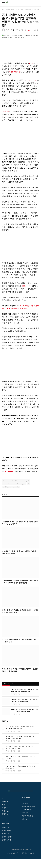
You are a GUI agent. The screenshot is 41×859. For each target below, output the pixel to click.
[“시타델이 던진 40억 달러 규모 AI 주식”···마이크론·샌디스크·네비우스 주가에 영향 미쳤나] (20, 567)
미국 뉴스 (10, 9)
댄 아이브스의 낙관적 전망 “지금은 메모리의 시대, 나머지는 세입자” (20, 640)
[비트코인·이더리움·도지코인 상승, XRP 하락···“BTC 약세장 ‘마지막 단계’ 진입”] (6, 711)
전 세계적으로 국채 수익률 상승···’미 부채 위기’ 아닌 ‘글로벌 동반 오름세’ (19, 552)
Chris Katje (11, 30)
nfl (28, 484)
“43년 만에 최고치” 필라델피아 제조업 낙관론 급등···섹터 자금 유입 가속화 (20, 522)
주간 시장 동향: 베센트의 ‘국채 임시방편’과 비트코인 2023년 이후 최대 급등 (20, 670)
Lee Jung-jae (21, 484)
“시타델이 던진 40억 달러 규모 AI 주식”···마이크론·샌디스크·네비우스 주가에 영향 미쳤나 (20, 581)
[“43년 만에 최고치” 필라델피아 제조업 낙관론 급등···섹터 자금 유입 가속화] (20, 508)
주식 (15, 9)
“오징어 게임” (32, 80)
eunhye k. (26, 481)
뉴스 (5, 9)
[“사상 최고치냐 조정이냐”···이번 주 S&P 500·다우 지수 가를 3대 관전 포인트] (6, 691)
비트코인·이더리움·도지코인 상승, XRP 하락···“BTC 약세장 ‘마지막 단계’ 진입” (24, 710)
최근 (13, 684)
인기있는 (6, 684)
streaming (16, 487)
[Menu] (3, 3)
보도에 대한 (26, 286)
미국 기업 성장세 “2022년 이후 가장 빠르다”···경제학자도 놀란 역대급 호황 (20, 611)
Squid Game (7, 487)
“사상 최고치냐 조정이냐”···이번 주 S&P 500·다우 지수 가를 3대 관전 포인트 (24, 690)
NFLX (31, 63)
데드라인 (5, 111)
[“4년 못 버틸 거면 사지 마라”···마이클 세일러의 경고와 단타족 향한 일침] (6, 701)
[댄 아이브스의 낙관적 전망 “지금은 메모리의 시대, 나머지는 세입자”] (20, 626)
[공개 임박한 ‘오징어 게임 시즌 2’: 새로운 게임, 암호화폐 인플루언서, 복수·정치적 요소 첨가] (20, 46)
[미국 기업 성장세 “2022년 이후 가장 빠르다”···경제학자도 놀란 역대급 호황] (20, 597)
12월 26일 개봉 (15, 72)
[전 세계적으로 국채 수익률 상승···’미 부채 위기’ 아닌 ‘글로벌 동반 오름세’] (20, 537)
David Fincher (16, 481)
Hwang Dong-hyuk (9, 484)
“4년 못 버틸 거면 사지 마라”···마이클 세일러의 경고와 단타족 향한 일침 (24, 700)
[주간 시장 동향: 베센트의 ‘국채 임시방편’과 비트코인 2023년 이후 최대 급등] (20, 655)
